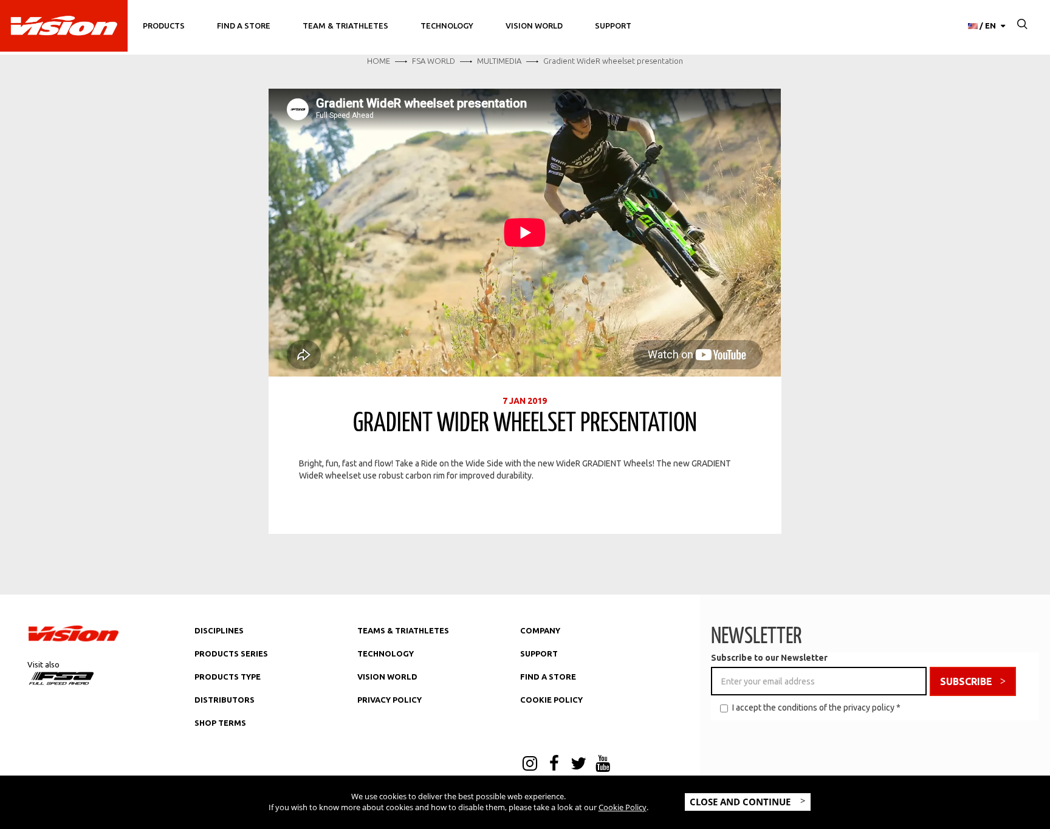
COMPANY (540, 630)
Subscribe (966, 681)
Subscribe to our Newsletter (769, 658)
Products (164, 25)
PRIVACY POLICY (389, 699)
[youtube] (602, 764)
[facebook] (554, 764)
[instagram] (530, 764)
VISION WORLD (387, 676)
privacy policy (868, 707)
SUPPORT (539, 653)
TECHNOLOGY (385, 653)
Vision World (534, 25)
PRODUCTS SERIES (231, 653)
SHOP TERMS (220, 722)
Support (613, 25)
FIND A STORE (548, 676)
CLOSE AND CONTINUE (741, 802)
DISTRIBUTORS (224, 699)
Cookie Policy (623, 807)
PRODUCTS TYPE (227, 676)
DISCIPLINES (219, 630)
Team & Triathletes (345, 25)
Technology (446, 25)
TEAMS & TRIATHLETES (403, 630)
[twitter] (578, 764)
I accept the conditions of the (816, 707)
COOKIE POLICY (551, 699)
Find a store (243, 25)
